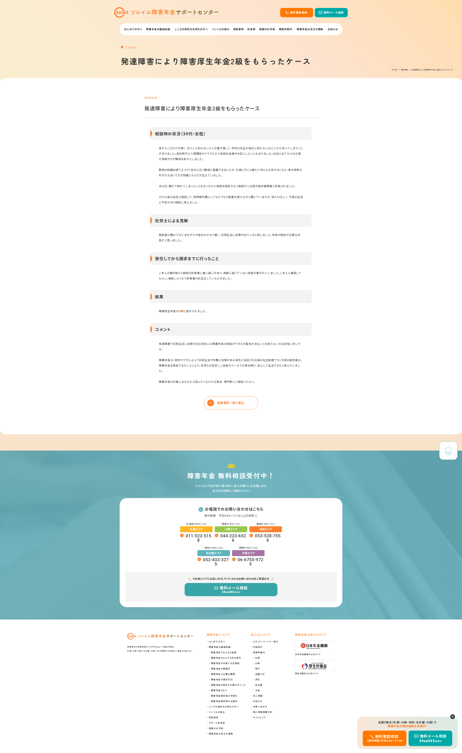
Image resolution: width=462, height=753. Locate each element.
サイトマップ (259, 717)
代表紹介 (258, 646)
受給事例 (238, 29)
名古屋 (258, 684)
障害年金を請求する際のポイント (228, 684)
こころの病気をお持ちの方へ (191, 29)
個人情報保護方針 (263, 711)
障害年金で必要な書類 (223, 673)
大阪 (257, 690)
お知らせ (333, 29)
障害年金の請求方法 (222, 679)
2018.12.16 (150, 97)
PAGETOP (448, 453)
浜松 (257, 679)
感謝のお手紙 (267, 29)
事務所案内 (285, 29)
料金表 (251, 29)
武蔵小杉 (260, 673)
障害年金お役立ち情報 (310, 29)
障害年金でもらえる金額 (224, 652)
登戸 (257, 668)
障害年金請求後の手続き (224, 695)
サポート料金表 (217, 722)
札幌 (257, 657)
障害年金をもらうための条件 (226, 657)
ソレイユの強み (221, 29)
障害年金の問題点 (220, 668)
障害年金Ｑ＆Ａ (219, 690)
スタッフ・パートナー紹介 (266, 641)
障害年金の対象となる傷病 (225, 663)
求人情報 (258, 695)
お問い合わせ (260, 706)
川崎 (257, 663)
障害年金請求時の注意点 (224, 701)
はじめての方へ (133, 29)
